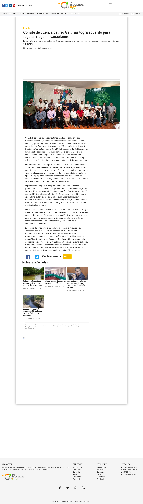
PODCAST (137, 14)
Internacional (43, 13)
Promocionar (77, 467)
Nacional (31, 13)
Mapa (75, 474)
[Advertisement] (71, 64)
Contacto (76, 472)
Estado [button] (67, 256)
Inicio (5, 13)
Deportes (55, 13)
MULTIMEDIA (125, 14)
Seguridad (75, 13)
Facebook (76, 479)
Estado (22, 13)
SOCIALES (65, 13)
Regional (13, 13)
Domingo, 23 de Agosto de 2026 (24, 5)
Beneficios (77, 470)
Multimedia (77, 477)
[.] (24, 339)
